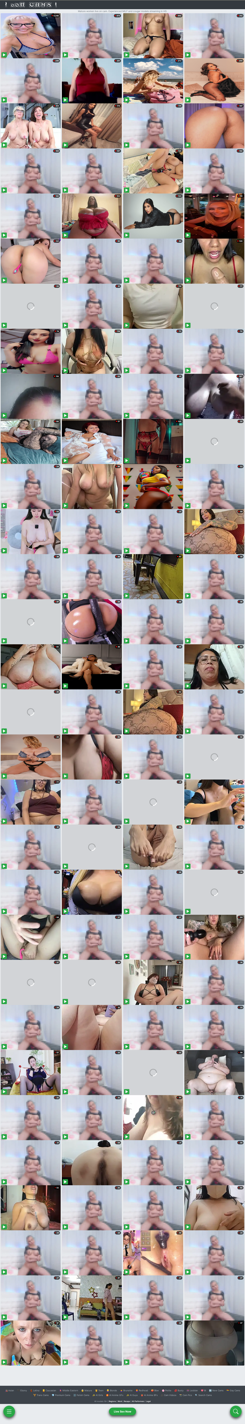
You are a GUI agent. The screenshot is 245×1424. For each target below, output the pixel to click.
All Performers (138, 1401)
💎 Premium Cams (61, 1395)
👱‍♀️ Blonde (111, 1390)
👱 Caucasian (49, 1390)
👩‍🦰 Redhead (142, 1390)
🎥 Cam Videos (168, 1395)
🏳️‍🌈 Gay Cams (233, 1390)
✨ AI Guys (132, 1395)
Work (120, 1401)
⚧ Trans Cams (41, 1395)
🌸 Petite (166, 1390)
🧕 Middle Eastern (68, 1390)
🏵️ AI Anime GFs (114, 1395)
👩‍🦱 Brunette (126, 1390)
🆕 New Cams (216, 1390)
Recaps (127, 1401)
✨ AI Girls (97, 1395)
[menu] (9, 1411)
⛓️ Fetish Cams (81, 1395)
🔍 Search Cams (203, 1395)
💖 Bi (203, 1390)
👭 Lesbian (192, 1390)
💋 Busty (179, 1390)
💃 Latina (34, 1390)
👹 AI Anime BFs (149, 1395)
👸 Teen (99, 1390)
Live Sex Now (122, 1411)
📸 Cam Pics (185, 1395)
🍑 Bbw (155, 1390)
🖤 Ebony (22, 1390)
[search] (236, 1411)
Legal (148, 1401)
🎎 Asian (9, 1390)
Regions (112, 1401)
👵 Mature (86, 1390)
